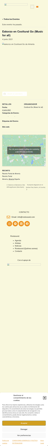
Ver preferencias (24, 435)
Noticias (18, 246)
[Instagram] (9, 223)
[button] (45, 398)
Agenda (18, 240)
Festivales (5, 118)
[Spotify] (15, 223)
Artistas (18, 243)
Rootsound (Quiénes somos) (26, 248)
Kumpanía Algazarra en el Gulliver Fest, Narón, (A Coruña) (35, 186)
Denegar (24, 429)
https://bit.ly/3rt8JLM (9, 129)
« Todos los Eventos (11, 19)
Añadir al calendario (15, 94)
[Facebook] (27, 223)
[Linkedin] (21, 223)
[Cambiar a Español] (37, 6)
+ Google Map (25, 179)
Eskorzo (5, 116)
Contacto (18, 251)
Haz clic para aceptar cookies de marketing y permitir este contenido (24, 150)
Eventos (12, 116)
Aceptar (24, 423)
